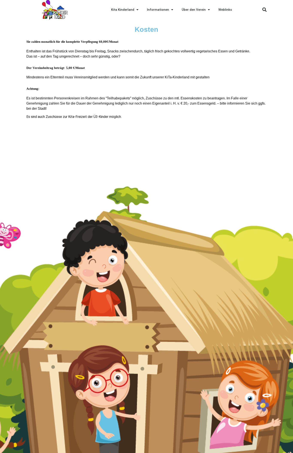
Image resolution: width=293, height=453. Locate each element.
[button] (264, 9)
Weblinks (225, 10)
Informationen (158, 10)
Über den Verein (194, 10)
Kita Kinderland (122, 10)
